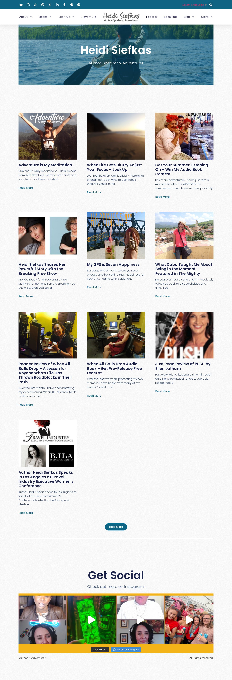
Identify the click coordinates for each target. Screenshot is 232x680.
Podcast (151, 16)
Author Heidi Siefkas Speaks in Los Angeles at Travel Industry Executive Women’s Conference (46, 479)
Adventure (89, 16)
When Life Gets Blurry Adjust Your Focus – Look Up (114, 167)
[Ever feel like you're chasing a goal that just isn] (140, 620)
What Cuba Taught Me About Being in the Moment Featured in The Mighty (183, 269)
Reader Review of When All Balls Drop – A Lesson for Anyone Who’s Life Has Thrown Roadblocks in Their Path (45, 373)
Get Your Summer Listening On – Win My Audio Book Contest (181, 169)
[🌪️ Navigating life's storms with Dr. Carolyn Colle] (43, 620)
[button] (210, 4)
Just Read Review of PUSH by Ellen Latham (182, 366)
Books (43, 16)
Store (204, 16)
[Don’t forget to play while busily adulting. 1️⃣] (91, 620)
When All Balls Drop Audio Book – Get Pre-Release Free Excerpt (114, 368)
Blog (187, 16)
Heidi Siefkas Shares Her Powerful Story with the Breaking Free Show (42, 269)
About (23, 16)
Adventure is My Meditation (45, 165)
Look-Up (64, 16)
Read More (26, 188)
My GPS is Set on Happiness (113, 264)
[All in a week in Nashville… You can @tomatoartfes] (189, 620)
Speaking (170, 16)
